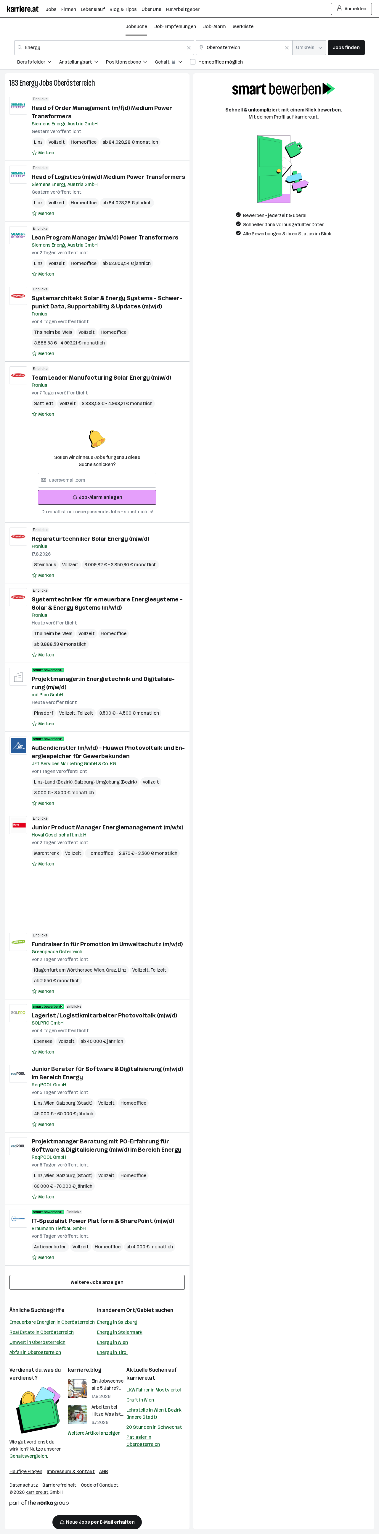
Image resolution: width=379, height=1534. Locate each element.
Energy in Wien (112, 1342)
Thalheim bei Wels (53, 332)
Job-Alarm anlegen (100, 497)
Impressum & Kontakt (71, 1471)
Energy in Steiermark (119, 1332)
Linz (38, 142)
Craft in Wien (140, 1400)
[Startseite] (26, 8)
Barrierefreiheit (59, 1485)
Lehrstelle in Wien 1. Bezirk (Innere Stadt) (154, 1413)
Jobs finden (346, 47)
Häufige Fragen (25, 1471)
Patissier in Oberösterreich (143, 1440)
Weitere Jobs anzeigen (97, 1282)
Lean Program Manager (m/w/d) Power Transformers (105, 237)
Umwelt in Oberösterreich (37, 1342)
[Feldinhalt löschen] (189, 47)
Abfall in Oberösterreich (35, 1352)
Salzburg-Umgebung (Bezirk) (105, 782)
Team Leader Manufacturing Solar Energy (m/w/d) (101, 377)
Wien (100, 970)
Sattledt (44, 403)
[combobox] (104, 47)
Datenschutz (23, 1485)
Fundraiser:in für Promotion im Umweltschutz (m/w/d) (107, 944)
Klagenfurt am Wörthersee (64, 970)
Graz (112, 970)
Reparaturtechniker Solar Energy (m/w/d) (90, 538)
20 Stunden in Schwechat (154, 1427)
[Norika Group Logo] (39, 1504)
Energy (29, 83)
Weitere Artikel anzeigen (94, 1433)
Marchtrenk (46, 853)
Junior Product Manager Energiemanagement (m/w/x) (107, 827)
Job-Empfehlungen (175, 26)
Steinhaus (45, 564)
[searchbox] (97, 480)
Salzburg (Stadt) (74, 1103)
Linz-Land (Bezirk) (54, 782)
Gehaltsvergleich (28, 1456)
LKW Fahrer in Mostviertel (153, 1390)
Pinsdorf (43, 713)
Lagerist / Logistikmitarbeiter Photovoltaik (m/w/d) (104, 1015)
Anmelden (355, 9)
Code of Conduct (99, 1485)
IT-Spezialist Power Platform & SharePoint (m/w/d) (103, 1220)
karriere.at (140, 1378)
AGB (103, 1471)
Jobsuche (136, 26)
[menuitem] (38, 62)
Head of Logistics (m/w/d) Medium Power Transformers (108, 176)
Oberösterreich (74, 83)
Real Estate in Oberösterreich (41, 1332)
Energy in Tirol (112, 1352)
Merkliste (243, 26)
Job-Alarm (214, 26)
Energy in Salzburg (117, 1322)
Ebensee (43, 1041)
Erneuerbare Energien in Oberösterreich (52, 1322)
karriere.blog (85, 1370)
